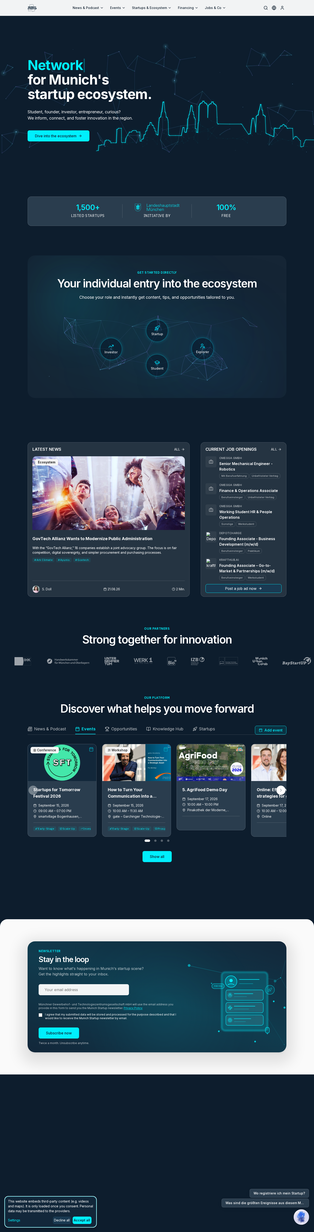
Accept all (82, 1220)
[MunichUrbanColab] (240, 661)
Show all (157, 856)
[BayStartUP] (277, 661)
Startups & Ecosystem (149, 8)
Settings (14, 1220)
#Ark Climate (43, 560)
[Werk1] (123, 661)
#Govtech (82, 560)
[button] (280, 790)
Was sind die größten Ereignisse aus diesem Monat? (267, 1203)
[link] (62, 790)
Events (115, 8)
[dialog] (51, 1211)
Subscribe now (59, 1033)
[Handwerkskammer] (48, 661)
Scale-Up (69, 828)
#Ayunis (64, 560)
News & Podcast (86, 8)
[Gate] (208, 661)
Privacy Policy (133, 1008)
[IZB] (177, 661)
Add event (273, 730)
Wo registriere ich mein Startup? (279, 1193)
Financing (186, 8)
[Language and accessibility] (274, 8)
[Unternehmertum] (92, 661)
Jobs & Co (213, 8)
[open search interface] (266, 8)
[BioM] (152, 661)
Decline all (62, 1220)
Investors (90, 828)
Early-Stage (46, 828)
